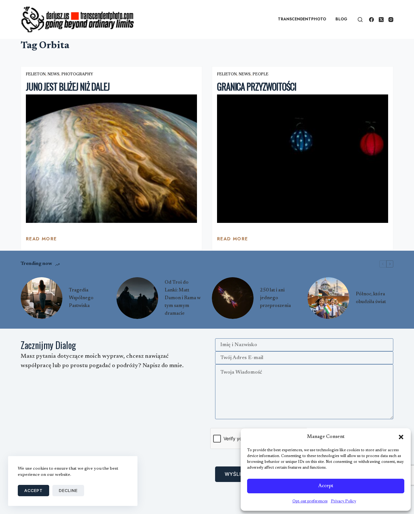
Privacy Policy (343, 501)
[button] (401, 437)
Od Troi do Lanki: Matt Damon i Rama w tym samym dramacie (183, 298)
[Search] (360, 19)
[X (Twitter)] (381, 19)
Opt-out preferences (310, 501)
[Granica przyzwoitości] (302, 158)
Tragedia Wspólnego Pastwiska (81, 298)
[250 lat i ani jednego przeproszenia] (233, 298)
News (54, 74)
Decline (68, 490)
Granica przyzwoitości (256, 86)
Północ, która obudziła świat (371, 298)
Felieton (36, 74)
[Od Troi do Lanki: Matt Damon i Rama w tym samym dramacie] (137, 298)
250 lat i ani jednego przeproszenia (275, 298)
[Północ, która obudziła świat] (328, 298)
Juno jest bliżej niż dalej (68, 86)
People (260, 74)
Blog (341, 19)
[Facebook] (371, 19)
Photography (77, 74)
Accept (325, 486)
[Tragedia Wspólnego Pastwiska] (41, 298)
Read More (41, 240)
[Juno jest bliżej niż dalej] (111, 158)
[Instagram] (390, 19)
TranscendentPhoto (302, 19)
